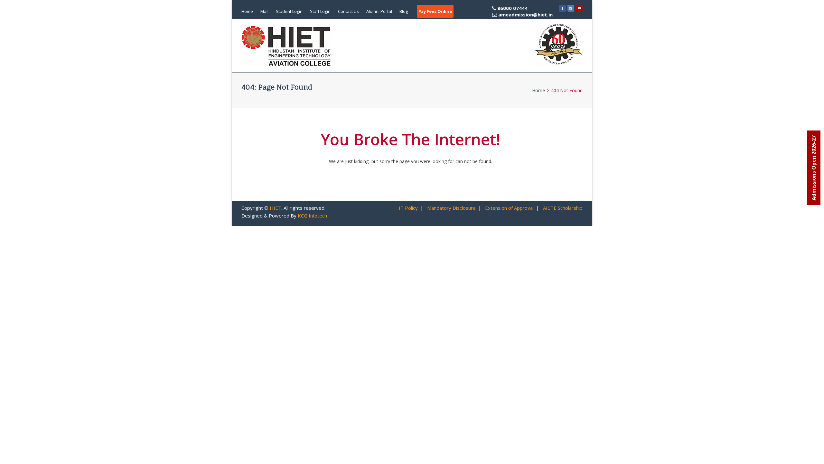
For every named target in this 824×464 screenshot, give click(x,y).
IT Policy (408, 208)
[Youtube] (579, 8)
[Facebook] (562, 8)
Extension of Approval (509, 208)
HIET (275, 208)
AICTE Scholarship (563, 208)
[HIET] (286, 46)
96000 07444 (524, 11)
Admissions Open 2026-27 (813, 167)
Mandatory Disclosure (451, 208)
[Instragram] (570, 8)
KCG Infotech (312, 215)
